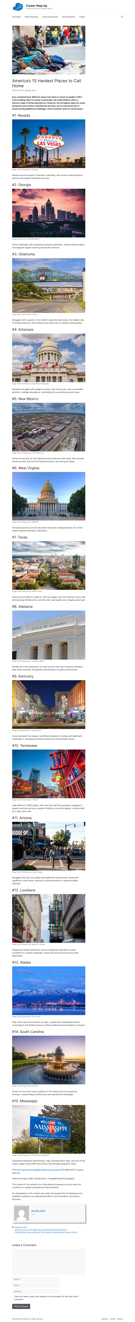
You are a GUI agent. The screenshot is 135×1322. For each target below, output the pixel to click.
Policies (120, 1319)
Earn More (16, 17)
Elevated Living (21, 1227)
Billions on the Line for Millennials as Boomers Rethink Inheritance (41, 1230)
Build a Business (31, 17)
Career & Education (50, 17)
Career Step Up (36, 5)
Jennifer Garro (38, 1210)
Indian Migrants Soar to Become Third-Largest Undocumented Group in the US (46, 1232)
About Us (104, 1319)
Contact (112, 1319)
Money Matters (68, 17)
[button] (122, 17)
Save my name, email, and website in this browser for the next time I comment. (46, 1298)
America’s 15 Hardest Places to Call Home (40, 1169)
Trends (82, 17)
